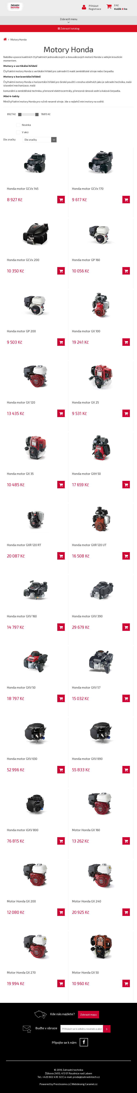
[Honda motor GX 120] (35, 376)
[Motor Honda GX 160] (100, 804)
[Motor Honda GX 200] (35, 875)
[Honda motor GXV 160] (35, 590)
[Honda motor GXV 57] (100, 662)
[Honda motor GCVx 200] (35, 234)
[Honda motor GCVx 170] (100, 163)
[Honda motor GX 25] (100, 376)
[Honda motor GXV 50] (35, 662)
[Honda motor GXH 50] (100, 448)
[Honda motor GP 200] (35, 305)
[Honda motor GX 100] (100, 305)
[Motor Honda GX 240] (100, 875)
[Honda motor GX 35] (35, 448)
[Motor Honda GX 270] (35, 947)
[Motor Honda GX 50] (100, 947)
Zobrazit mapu (88, 1014)
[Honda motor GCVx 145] (35, 163)
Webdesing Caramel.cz (84, 1084)
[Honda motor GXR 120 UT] (100, 519)
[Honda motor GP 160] (100, 234)
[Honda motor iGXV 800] (35, 804)
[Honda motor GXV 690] (100, 733)
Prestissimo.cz (62, 1084)
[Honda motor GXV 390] (100, 590)
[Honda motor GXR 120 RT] (35, 519)
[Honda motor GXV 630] (35, 733)
